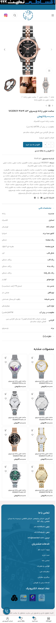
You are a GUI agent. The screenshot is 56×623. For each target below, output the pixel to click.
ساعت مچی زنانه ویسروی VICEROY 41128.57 (17, 455)
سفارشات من (44, 571)
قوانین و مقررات (43, 566)
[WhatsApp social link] (38, 198)
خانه (52, 97)
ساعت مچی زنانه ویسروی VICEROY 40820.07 (17, 418)
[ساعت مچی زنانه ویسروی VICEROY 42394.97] (41, 475)
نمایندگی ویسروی (25, 193)
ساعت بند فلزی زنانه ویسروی (31, 173)
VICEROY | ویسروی (41, 163)
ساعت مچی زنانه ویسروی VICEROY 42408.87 (17, 382)
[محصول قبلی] (52, 105)
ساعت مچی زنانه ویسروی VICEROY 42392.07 (44, 418)
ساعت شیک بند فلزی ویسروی (27, 184)
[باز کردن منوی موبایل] (52, 15)
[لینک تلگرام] (35, 198)
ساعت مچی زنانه (29, 97)
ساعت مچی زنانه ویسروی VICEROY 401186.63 (17, 491)
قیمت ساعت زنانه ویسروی (36, 190)
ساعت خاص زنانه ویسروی (44, 181)
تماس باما (45, 560)
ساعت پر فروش (41, 176)
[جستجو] (15, 15)
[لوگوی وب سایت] (28, 15)
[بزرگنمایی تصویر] (49, 70)
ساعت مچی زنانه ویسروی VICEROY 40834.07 (44, 455)
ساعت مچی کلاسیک (34, 166)
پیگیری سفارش (43, 577)
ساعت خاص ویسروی (25, 181)
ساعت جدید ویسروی (12, 178)
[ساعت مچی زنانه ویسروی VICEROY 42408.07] (41, 366)
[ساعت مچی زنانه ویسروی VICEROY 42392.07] (41, 403)
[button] (51, 49)
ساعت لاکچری (27, 163)
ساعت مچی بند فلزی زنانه (44, 100)
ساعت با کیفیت (41, 170)
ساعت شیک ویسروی (35, 187)
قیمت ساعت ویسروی (17, 190)
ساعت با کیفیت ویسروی (25, 170)
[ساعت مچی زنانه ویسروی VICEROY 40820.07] (14, 403)
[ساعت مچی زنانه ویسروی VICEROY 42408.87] (14, 366)
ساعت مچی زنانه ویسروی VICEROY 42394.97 (44, 491)
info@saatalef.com (36, 538)
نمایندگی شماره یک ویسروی (43, 193)
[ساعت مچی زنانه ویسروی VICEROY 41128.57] (14, 439)
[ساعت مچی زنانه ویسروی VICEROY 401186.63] (14, 475)
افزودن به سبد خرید (33, 145)
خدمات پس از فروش (41, 582)
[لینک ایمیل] (41, 198)
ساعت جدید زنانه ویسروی (31, 178)
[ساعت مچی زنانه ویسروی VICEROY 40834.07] (41, 439)
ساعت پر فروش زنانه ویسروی (22, 176)
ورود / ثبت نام (43, 549)
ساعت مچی (43, 97)
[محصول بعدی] (46, 105)
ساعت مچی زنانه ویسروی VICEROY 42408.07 (44, 382)
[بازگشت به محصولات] (49, 105)
